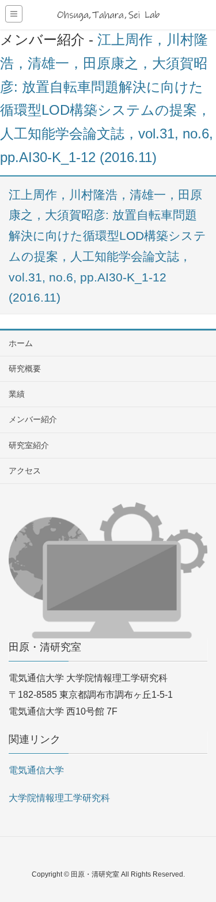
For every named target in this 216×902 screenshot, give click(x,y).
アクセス (25, 470)
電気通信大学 (36, 770)
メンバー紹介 (33, 419)
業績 (17, 394)
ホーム (21, 343)
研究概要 (25, 368)
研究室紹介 (29, 445)
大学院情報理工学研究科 (59, 798)
